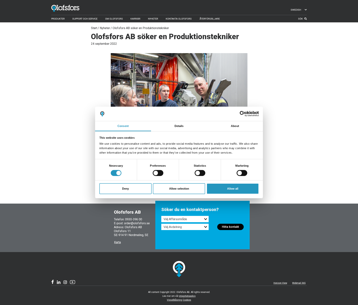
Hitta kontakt (230, 227)
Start (94, 28)
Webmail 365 (299, 283)
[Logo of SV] (70, 7)
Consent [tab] (123, 126)
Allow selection (179, 188)
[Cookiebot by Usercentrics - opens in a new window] (242, 114)
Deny (125, 188)
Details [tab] (179, 126)
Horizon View (280, 283)
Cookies (187, 300)
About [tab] (235, 126)
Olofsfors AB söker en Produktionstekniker (141, 28)
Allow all (232, 188)
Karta (117, 242)
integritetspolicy (187, 296)
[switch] (158, 173)
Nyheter (105, 28)
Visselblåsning (174, 300)
